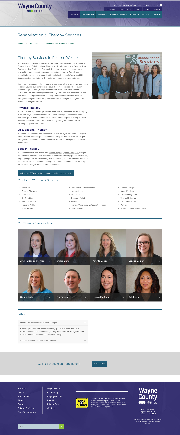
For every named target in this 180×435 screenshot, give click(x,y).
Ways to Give (53, 388)
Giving (147, 9)
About (144, 15)
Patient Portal (110, 9)
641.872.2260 (151, 5)
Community (52, 392)
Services (73, 15)
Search (155, 15)
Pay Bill (50, 400)
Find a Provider (88, 15)
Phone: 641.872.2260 (148, 414)
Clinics (21, 392)
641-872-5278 (99, 364)
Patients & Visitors (117, 15)
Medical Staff (24, 396)
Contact (157, 9)
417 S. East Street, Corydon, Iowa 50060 (127, 5)
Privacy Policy (54, 404)
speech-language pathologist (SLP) (63, 153)
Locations (101, 15)
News (138, 9)
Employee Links (54, 396)
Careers (133, 15)
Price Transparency (27, 412)
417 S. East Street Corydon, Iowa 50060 (148, 410)
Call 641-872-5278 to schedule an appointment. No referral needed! (45, 173)
